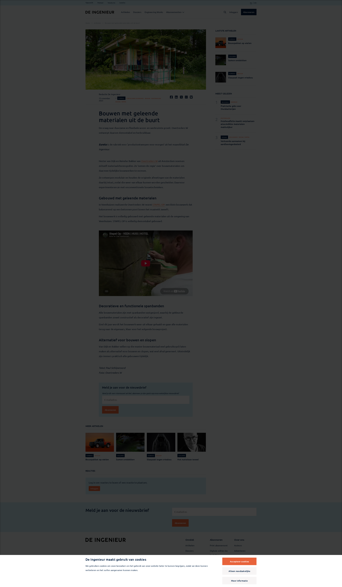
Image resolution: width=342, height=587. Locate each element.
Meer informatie (239, 580)
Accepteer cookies (239, 561)
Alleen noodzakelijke (239, 571)
